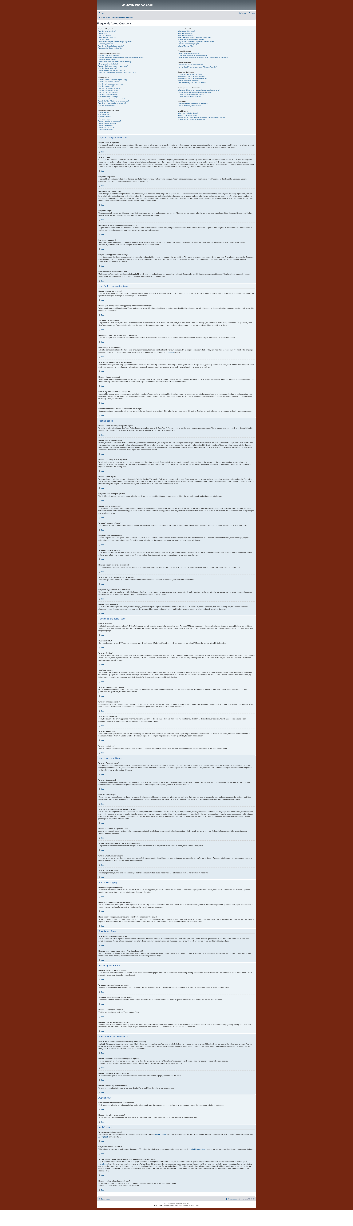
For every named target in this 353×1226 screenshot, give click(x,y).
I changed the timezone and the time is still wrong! (115, 62)
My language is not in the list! (108, 64)
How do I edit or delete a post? (108, 82)
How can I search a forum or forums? (190, 74)
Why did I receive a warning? (108, 96)
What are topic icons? (105, 129)
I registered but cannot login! (107, 37)
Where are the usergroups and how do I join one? (194, 37)
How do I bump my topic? (106, 105)
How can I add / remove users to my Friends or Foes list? (197, 67)
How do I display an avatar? (107, 68)
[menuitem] (101, 13)
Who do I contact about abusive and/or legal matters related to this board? (202, 117)
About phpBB (103, 1137)
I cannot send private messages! (189, 53)
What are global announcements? (109, 121)
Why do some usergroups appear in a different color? (196, 42)
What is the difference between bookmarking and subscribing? (199, 90)
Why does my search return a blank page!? (192, 78)
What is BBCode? (104, 112)
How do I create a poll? (106, 86)
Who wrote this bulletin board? (188, 113)
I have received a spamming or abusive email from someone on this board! (203, 57)
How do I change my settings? (108, 55)
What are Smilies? (104, 117)
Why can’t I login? (104, 39)
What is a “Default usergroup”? (188, 44)
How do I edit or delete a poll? (108, 90)
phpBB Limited (160, 1135)
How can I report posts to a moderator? (111, 99)
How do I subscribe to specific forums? (191, 94)
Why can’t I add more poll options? (109, 88)
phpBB (171, 352)
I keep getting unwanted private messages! (192, 55)
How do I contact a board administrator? (191, 119)
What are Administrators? (186, 31)
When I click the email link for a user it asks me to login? (117, 72)
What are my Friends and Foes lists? (190, 65)
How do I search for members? (188, 80)
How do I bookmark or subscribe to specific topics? (195, 92)
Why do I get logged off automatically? (111, 46)
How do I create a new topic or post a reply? (113, 80)
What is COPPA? (104, 33)
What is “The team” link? (186, 46)
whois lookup (103, 1164)
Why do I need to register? (107, 31)
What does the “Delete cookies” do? (110, 48)
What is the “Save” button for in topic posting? (113, 101)
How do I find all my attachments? (189, 106)
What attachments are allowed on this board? (193, 104)
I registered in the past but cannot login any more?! (115, 42)
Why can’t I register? (105, 35)
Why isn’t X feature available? (188, 115)
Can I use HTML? (104, 114)
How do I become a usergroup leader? (191, 39)
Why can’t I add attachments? (108, 94)
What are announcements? (107, 123)
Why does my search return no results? (191, 76)
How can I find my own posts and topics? (191, 83)
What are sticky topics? (106, 125)
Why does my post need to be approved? (112, 103)
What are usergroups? (185, 35)
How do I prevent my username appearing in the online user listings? (121, 57)
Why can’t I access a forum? (108, 92)
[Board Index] (109, 5)
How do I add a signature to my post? (110, 84)
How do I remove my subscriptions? (190, 96)
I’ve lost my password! (105, 44)
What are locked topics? (106, 127)
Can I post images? (104, 119)
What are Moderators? (185, 33)
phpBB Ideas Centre (199, 1149)
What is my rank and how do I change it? (112, 70)
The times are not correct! (107, 59)
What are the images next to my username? (113, 66)
